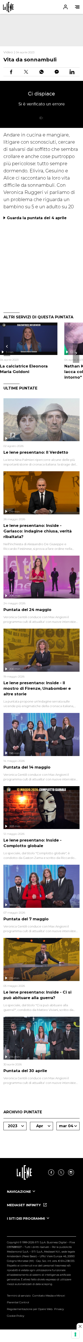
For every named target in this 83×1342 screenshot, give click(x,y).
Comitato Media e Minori (48, 1295)
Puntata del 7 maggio (26, 919)
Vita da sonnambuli (29, 60)
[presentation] (7, 346)
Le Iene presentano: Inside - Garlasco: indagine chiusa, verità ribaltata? (37, 531)
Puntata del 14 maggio (26, 767)
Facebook (51, 1172)
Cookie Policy (15, 1315)
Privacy (59, 1309)
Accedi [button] (65, 7)
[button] (41, 7)
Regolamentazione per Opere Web (30, 1309)
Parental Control (18, 1302)
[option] (41, 1196)
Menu (77, 7)
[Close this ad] (80, 1326)
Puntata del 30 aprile (25, 1070)
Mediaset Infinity (24, 1205)
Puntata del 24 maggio (27, 609)
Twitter (61, 1172)
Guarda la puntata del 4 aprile (37, 218)
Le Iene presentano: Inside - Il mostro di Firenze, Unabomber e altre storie (37, 688)
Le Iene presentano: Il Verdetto (35, 452)
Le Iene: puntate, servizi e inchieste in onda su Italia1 (8, 7)
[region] (41, 30)
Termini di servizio (19, 1295)
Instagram (71, 1172)
